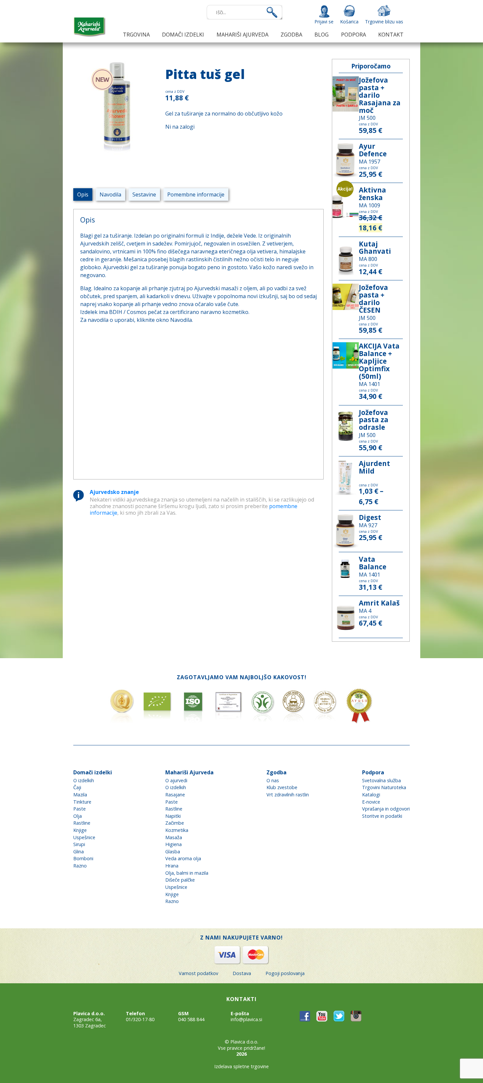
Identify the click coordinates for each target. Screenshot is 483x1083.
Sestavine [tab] (144, 194)
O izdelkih (83, 780)
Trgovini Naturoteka (384, 787)
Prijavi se (324, 21)
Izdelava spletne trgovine (241, 1066)
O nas (272, 780)
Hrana (171, 866)
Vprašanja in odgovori (386, 809)
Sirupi (79, 844)
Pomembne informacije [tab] (195, 194)
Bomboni (83, 858)
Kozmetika (176, 830)
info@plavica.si (246, 1019)
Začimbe (174, 823)
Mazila (80, 794)
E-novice (371, 802)
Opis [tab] (82, 194)
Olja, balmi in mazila (186, 873)
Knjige (80, 830)
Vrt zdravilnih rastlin (287, 794)
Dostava (242, 973)
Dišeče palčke (180, 880)
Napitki (173, 816)
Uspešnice (84, 837)
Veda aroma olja (183, 858)
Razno (80, 866)
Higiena (173, 844)
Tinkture (82, 802)
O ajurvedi (176, 780)
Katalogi (371, 794)
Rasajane (175, 794)
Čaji (77, 787)
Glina (78, 851)
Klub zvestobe (281, 787)
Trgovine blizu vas (384, 21)
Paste (79, 809)
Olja (77, 816)
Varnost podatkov (198, 973)
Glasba (172, 851)
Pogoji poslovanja (285, 973)
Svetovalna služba (381, 780)
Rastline (81, 823)
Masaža (173, 837)
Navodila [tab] (110, 194)
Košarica (349, 21)
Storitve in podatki (382, 816)
